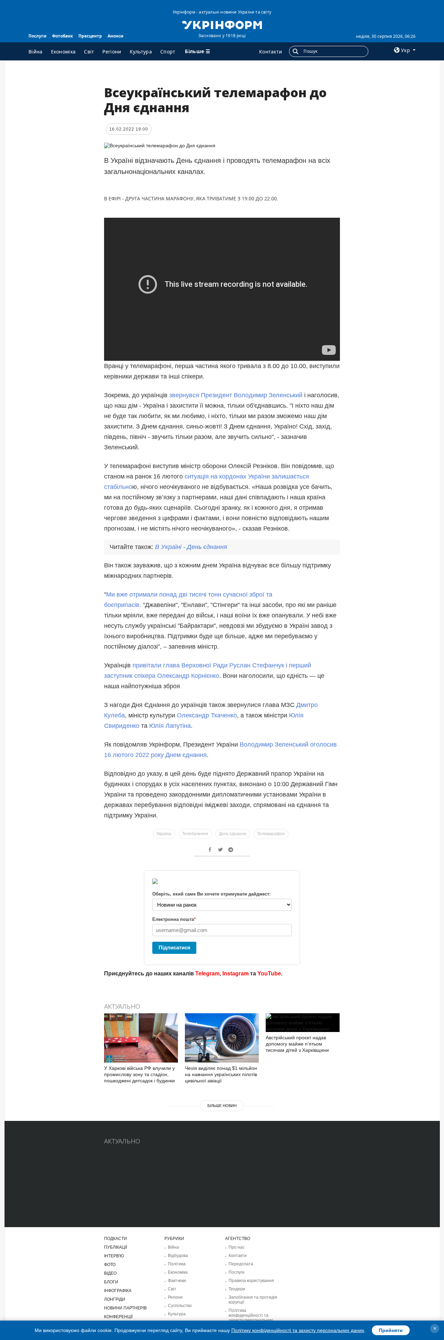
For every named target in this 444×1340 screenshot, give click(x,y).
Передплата (241, 1264)
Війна (35, 51)
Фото (110, 1264)
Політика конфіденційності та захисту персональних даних (251, 1317)
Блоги (111, 1282)
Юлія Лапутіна (170, 725)
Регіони (111, 51)
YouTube (269, 973)
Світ (89, 51)
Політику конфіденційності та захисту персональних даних (297, 1330)
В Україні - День (191, 546)
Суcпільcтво (180, 1305)
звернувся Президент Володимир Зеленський (235, 395)
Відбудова (178, 1255)
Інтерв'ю (114, 1256)
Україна (163, 833)
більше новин (222, 1106)
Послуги (37, 36)
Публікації (115, 1247)
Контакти (270, 51)
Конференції (118, 1316)
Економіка (63, 51)
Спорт (168, 51)
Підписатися (174, 947)
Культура (141, 51)
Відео (110, 1273)
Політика (177, 1264)
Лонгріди (114, 1299)
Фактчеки (177, 1280)
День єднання (232, 833)
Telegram (207, 973)
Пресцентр (90, 36)
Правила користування (251, 1280)
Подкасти (115, 1238)
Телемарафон (271, 833)
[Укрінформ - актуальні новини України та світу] (222, 24)
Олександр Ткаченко (207, 715)
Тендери (237, 1289)
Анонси (115, 36)
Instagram (235, 973)
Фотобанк (62, 36)
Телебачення (195, 833)
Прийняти (391, 1330)
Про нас (237, 1247)
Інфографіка (117, 1290)
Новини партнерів (125, 1308)
